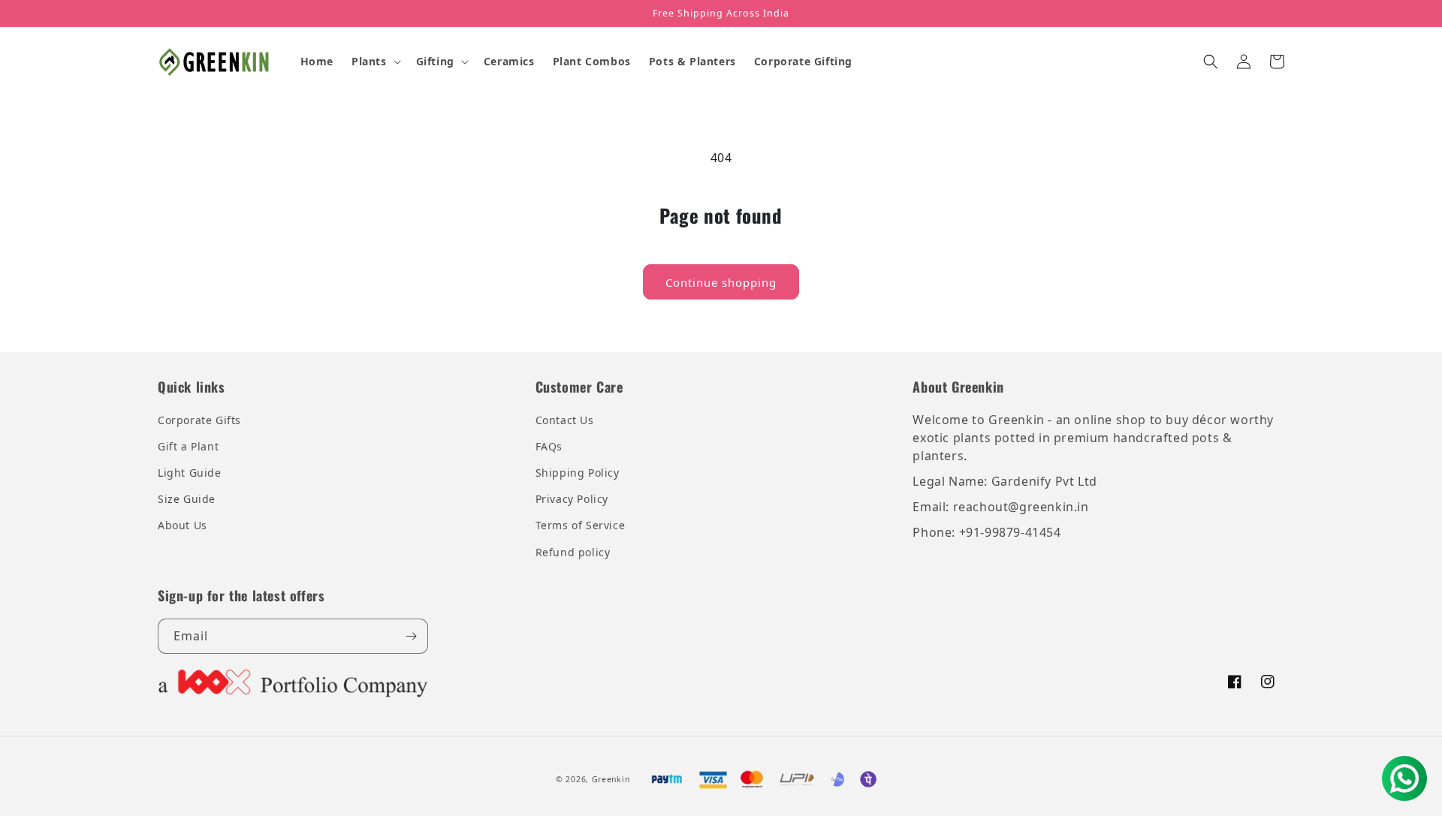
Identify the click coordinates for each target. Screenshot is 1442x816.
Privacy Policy (571, 499)
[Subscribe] (410, 636)
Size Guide (187, 499)
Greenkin (611, 779)
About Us (182, 525)
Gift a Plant (188, 446)
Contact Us (564, 420)
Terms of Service (580, 525)
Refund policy (573, 552)
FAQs (549, 446)
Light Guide (190, 472)
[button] (374, 61)
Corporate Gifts (199, 420)
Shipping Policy (577, 472)
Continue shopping (721, 282)
